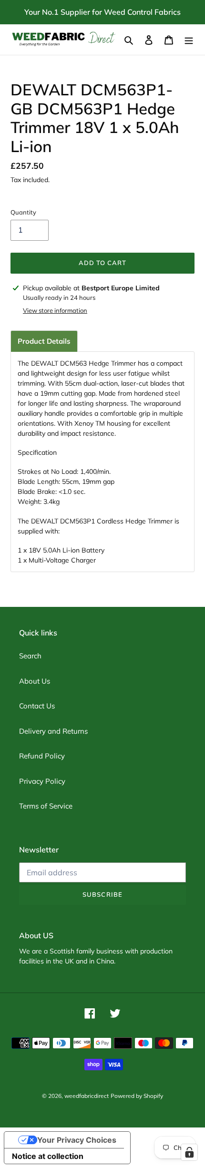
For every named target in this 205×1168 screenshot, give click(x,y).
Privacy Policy (42, 781)
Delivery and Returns (53, 731)
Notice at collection (47, 1156)
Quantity (23, 212)
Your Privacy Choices (76, 1140)
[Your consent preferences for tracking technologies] (189, 1152)
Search (30, 655)
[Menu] (189, 40)
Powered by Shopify (137, 1095)
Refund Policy (42, 755)
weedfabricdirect (86, 1095)
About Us (34, 681)
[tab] (44, 341)
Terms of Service (45, 805)
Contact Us (37, 705)
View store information (55, 310)
